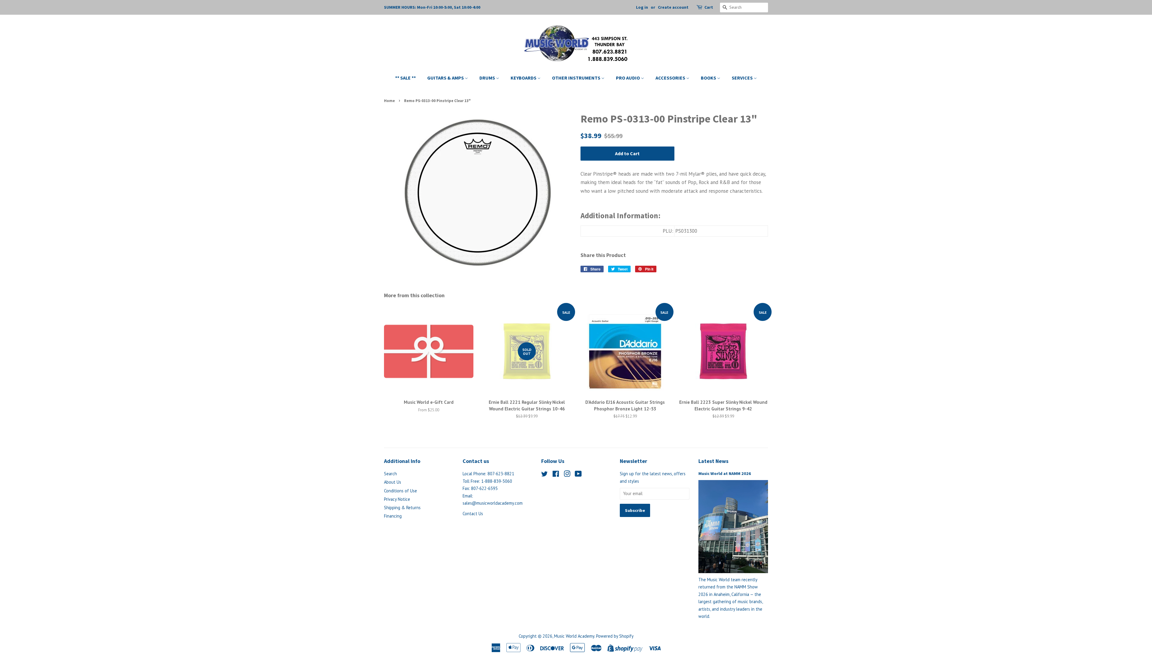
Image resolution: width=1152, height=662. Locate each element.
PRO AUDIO (628, 78)
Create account (673, 7)
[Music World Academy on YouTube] (578, 475)
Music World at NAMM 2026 (724, 473)
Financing (393, 516)
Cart (708, 7)
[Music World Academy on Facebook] (555, 475)
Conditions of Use (400, 491)
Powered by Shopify (615, 636)
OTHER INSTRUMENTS (576, 78)
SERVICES (743, 78)
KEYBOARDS (524, 78)
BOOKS (709, 78)
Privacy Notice (397, 499)
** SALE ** (405, 78)
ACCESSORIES (671, 78)
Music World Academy (574, 636)
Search (390, 473)
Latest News (713, 461)
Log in (642, 7)
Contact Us (473, 513)
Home (389, 100)
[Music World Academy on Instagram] (567, 475)
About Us (392, 482)
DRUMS (487, 78)
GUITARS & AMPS (446, 78)
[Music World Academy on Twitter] (544, 475)
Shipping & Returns (402, 507)
